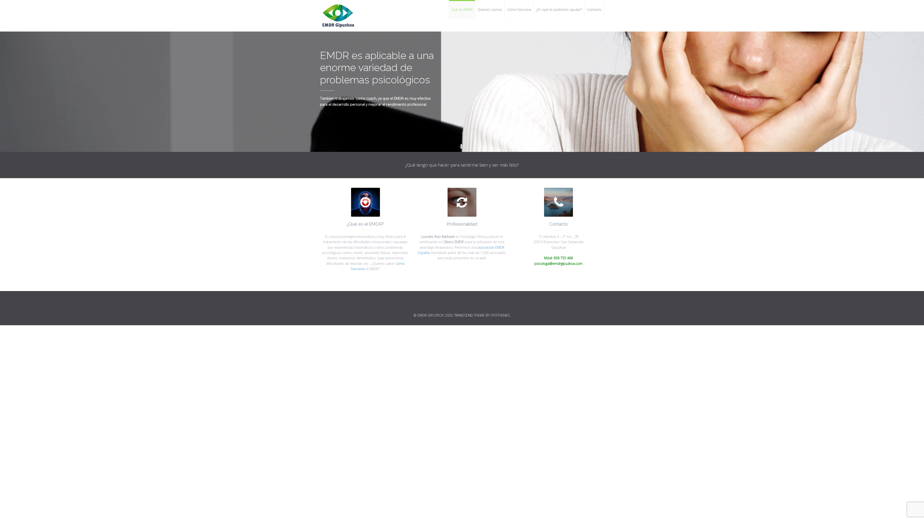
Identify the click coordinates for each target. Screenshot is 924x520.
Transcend (463, 315)
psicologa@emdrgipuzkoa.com (558, 263)
